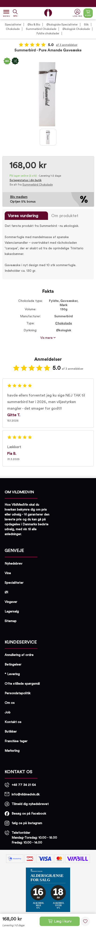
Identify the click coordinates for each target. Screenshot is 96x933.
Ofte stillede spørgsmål (22, 683)
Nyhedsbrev (13, 563)
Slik (86, 24)
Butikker (11, 731)
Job (7, 712)
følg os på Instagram (27, 823)
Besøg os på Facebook (29, 813)
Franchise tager (16, 741)
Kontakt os (13, 722)
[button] (78, 13)
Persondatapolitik (18, 693)
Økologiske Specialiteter (62, 24)
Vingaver (11, 602)
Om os (10, 702)
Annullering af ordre (19, 655)
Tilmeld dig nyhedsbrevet (30, 804)
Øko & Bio (33, 24)
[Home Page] (48, 13)
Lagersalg (12, 611)
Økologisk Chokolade (76, 29)
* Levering (12, 674)
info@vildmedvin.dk (26, 794)
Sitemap (11, 621)
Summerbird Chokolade (41, 29)
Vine (8, 573)
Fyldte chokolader (48, 33)
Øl (6, 592)
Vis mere (46, 338)
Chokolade (13, 29)
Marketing (12, 750)
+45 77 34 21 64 (24, 784)
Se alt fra (31, 184)
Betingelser (13, 664)
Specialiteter (13, 24)
